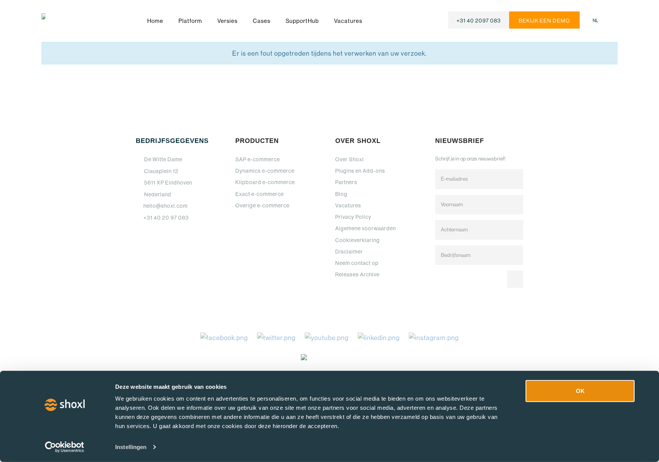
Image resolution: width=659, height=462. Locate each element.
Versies (227, 20)
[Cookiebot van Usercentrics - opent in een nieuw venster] (64, 447)
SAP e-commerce (257, 159)
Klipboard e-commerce (265, 182)
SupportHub (302, 20)
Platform (190, 20)
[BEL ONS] (478, 20)
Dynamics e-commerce (264, 170)
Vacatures (348, 20)
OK (580, 391)
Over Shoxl (349, 159)
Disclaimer (349, 251)
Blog (341, 194)
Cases (261, 20)
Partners (346, 182)
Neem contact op (357, 263)
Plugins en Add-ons (360, 170)
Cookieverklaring (357, 240)
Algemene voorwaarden (365, 228)
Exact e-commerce (259, 194)
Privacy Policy (353, 216)
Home (155, 20)
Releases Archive (357, 274)
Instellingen (130, 447)
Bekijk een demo (544, 20)
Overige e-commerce (262, 205)
